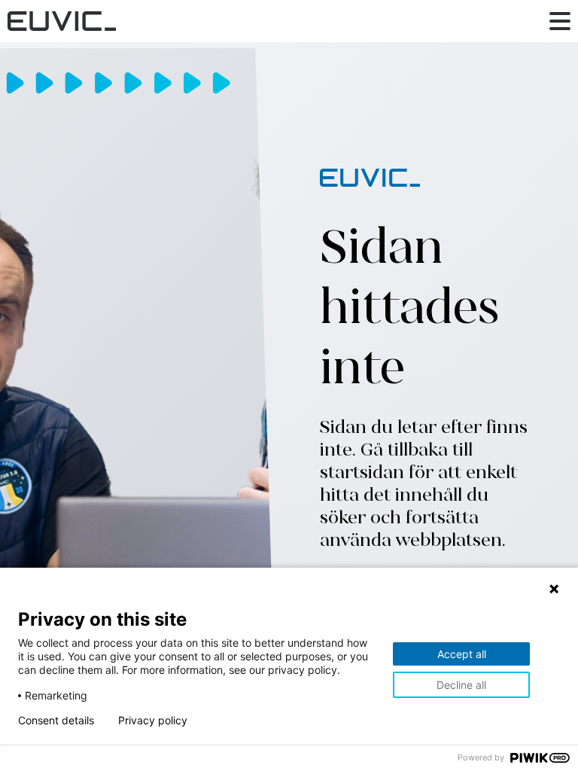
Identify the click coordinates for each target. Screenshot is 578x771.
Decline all (461, 684)
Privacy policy (152, 721)
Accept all (461, 654)
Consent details (56, 721)
